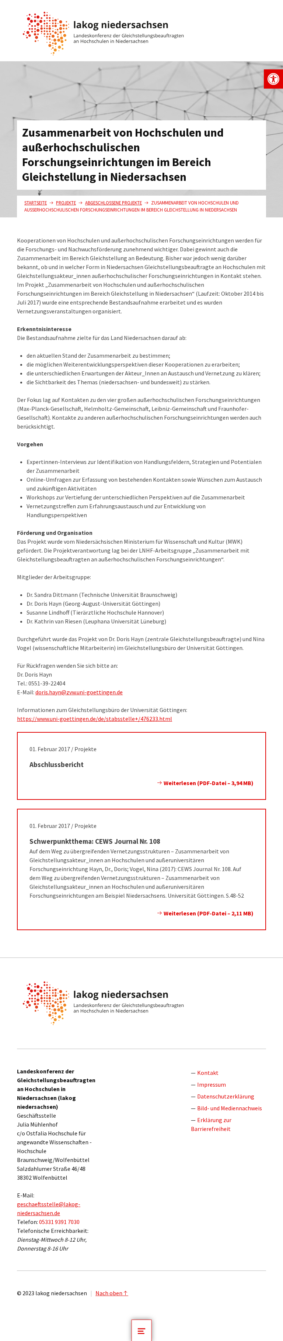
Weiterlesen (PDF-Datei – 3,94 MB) (208, 783)
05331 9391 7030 (59, 1221)
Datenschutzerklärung (225, 1096)
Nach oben (108, 1293)
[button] (273, 79)
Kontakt (208, 1072)
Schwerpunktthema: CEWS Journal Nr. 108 (94, 841)
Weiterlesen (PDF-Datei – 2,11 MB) (208, 913)
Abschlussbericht (56, 764)
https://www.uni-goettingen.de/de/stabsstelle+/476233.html (94, 718)
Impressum (211, 1084)
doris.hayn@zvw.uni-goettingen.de (79, 692)
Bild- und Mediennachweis (229, 1108)
